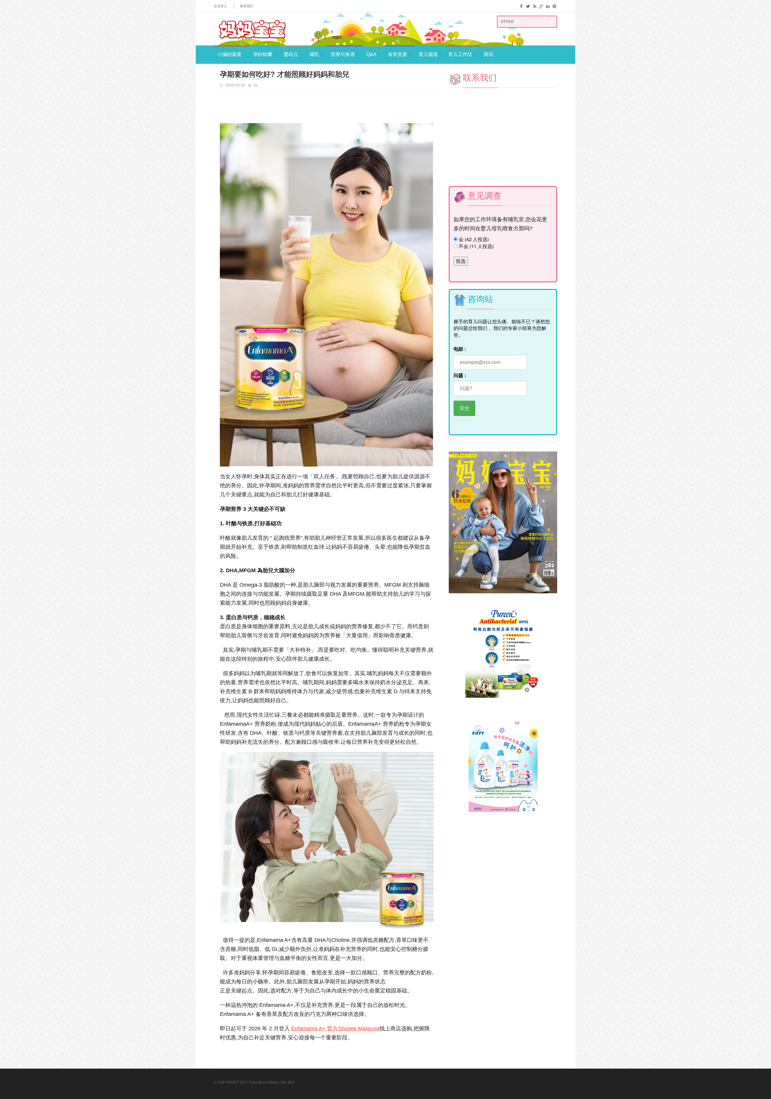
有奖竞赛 (397, 54)
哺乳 (314, 54)
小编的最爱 (229, 54)
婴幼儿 (291, 54)
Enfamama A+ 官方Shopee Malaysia (335, 1029)
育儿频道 (428, 54)
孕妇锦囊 (262, 54)
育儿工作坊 (460, 54)
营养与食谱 (343, 54)
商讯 (488, 54)
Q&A (371, 54)
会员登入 (220, 6)
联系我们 (246, 6)
